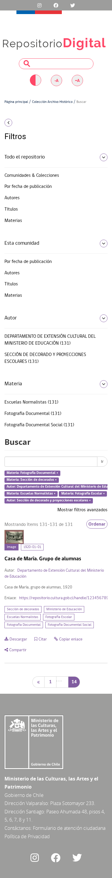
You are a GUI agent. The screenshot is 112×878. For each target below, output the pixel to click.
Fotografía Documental (24, 625)
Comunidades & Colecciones (31, 175)
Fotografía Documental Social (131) (39, 425)
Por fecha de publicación (28, 186)
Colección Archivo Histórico (52, 102)
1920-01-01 (32, 547)
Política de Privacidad (27, 836)
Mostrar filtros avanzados (82, 510)
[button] (18, 123)
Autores (12, 198)
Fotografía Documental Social (69, 625)
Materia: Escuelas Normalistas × (31, 493)
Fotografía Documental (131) (32, 413)
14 (74, 682)
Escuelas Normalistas (22, 617)
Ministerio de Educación (64, 609)
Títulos (11, 209)
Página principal (16, 102)
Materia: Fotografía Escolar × (83, 493)
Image (11, 547)
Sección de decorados (23, 609)
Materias (13, 220)
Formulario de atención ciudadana (69, 828)
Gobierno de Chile (24, 795)
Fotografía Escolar (58, 617)
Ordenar (96, 524)
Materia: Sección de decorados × (32, 480)
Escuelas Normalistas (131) (31, 402)
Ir (102, 462)
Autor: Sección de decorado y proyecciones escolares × (49, 500)
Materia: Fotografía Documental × (32, 473)
